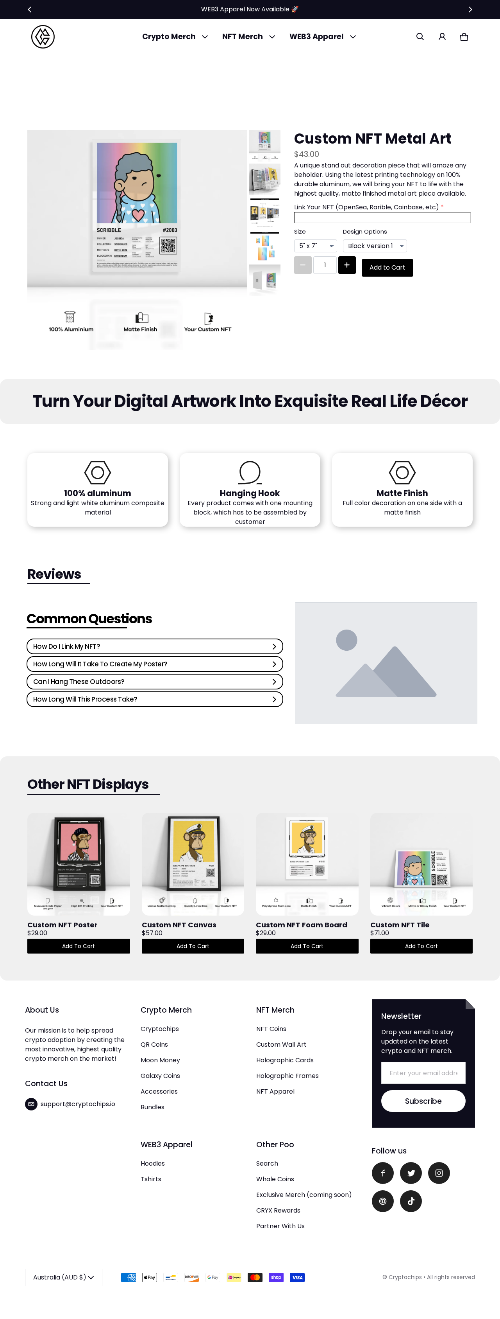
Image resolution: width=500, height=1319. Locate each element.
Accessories (159, 1091)
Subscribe (423, 1101)
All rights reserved (451, 1277)
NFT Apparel (275, 1091)
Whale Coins (275, 1179)
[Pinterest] (383, 1201)
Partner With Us (280, 1226)
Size (300, 231)
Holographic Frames (287, 1075)
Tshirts (151, 1179)
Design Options (365, 231)
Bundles (152, 1107)
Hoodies (153, 1163)
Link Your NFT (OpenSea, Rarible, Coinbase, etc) (366, 207)
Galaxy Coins (160, 1075)
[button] (420, 37)
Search (267, 1163)
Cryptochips (160, 1028)
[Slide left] (29, 9)
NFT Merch (242, 36)
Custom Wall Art (281, 1044)
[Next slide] (266, 286)
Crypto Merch (169, 36)
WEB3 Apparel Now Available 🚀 (250, 9)
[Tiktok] (411, 1201)
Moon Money (160, 1060)
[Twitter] (411, 1173)
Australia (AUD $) (59, 1277)
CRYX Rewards (278, 1210)
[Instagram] (439, 1173)
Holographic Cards (285, 1060)
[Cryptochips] (43, 37)
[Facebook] (383, 1173)
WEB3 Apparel (316, 36)
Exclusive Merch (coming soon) (304, 1194)
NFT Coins (271, 1028)
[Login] (442, 37)
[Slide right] (470, 9)
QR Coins (154, 1044)
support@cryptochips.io (78, 1103)
